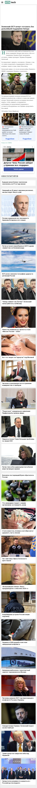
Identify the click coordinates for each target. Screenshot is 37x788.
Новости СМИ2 (6, 143)
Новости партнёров (9, 176)
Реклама (7, 7)
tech (10, 2)
